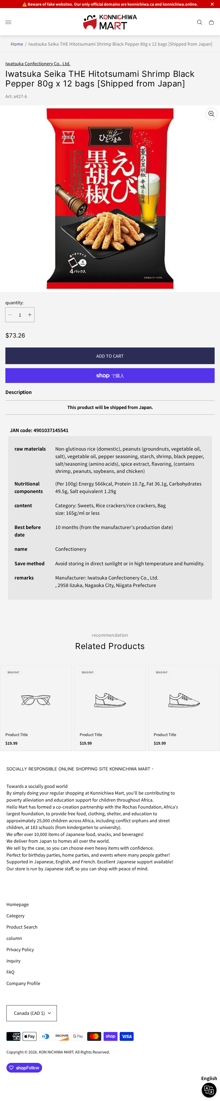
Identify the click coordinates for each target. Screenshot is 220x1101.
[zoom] (211, 114)
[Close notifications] (211, 4)
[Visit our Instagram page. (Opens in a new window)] (12, 883)
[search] (200, 22)
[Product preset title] (35, 700)
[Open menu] (8, 22)
